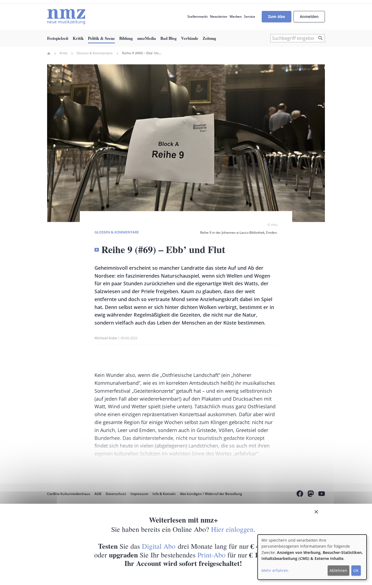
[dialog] (312, 557)
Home (48, 53)
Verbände (189, 38)
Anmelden (309, 16)
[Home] (66, 16)
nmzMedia (146, 38)
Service (249, 16)
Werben (236, 16)
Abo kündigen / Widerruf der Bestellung (211, 493)
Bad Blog (168, 38)
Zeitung (209, 38)
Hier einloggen (232, 529)
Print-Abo (211, 554)
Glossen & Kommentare (95, 53)
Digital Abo (158, 546)
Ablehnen (338, 570)
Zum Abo (276, 16)
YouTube (321, 494)
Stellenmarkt (197, 16)
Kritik (78, 38)
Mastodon (310, 494)
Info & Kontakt (164, 493)
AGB (97, 493)
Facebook (300, 494)
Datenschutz (116, 493)
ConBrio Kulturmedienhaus (68, 493)
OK (356, 570)
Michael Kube (105, 337)
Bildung (126, 38)
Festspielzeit (57, 38)
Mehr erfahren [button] (274, 570)
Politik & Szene (101, 38)
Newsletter (218, 16)
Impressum (139, 493)
